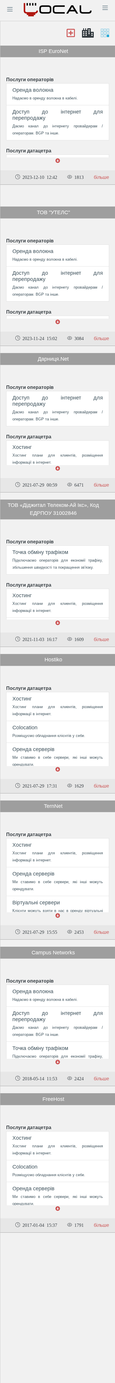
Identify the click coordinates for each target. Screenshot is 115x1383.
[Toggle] (9, 9)
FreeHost (53, 1099)
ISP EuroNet (53, 51)
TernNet (53, 806)
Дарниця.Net (53, 359)
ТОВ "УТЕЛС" (53, 212)
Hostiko (53, 660)
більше (101, 177)
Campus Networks (53, 953)
